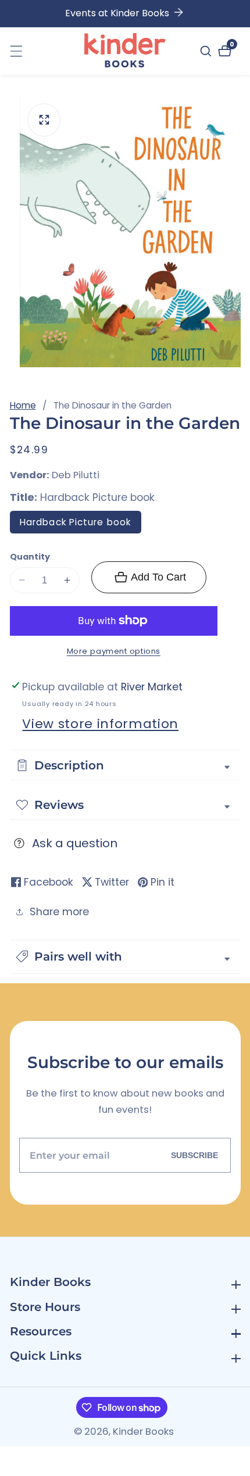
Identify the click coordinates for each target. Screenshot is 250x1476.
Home (23, 405)
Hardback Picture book (75, 522)
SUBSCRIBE (194, 1155)
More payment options (113, 651)
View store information (100, 724)
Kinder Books (143, 1432)
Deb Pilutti (75, 476)
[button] (125, 956)
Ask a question (74, 843)
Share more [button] (59, 912)
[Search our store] (207, 51)
